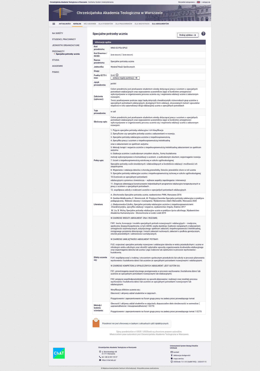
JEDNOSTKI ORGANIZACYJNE (65, 45)
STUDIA (55, 60)
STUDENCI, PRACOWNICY (64, 39)
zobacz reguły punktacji (123, 78)
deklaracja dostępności (181, 355)
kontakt (176, 352)
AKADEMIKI (57, 66)
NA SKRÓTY (57, 33)
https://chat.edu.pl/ (109, 360)
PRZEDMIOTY (58, 51)
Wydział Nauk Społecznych (123, 67)
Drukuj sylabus (186, 35)
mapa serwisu (178, 359)
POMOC (55, 72)
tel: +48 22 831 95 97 (109, 357)
